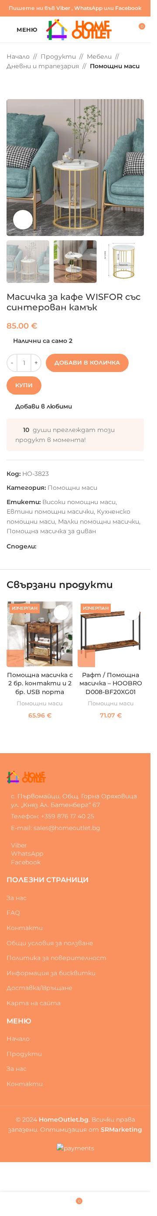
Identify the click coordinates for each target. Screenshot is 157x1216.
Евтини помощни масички (50, 511)
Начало (18, 56)
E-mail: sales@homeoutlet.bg (55, 828)
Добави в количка (87, 362)
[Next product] (32, 85)
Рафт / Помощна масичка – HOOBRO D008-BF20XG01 (110, 683)
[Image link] (26, 777)
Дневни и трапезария (43, 66)
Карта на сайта (34, 1003)
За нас (17, 898)
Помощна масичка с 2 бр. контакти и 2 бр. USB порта (40, 683)
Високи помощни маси (79, 502)
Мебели (99, 56)
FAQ (13, 913)
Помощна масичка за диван (51, 531)
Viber (63, 8)
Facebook (128, 8)
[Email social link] (52, 546)
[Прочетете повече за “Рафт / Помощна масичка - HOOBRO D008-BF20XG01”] (86, 658)
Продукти (58, 56)
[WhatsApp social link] (62, 546)
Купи (24, 385)
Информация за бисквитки (51, 973)
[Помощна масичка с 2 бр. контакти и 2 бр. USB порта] (40, 634)
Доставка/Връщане (39, 988)
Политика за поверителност (56, 958)
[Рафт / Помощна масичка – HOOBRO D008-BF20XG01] (111, 634)
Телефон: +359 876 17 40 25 (52, 816)
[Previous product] (12, 85)
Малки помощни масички (98, 521)
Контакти (25, 928)
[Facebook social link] (41, 546)
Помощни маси (115, 66)
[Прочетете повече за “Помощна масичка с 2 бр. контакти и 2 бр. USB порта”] (15, 658)
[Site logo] (79, 29)
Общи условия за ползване (50, 943)
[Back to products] (22, 85)
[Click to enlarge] (23, 219)
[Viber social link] (73, 546)
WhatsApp (88, 8)
